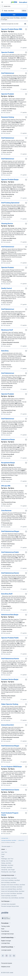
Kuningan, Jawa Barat (6, 867)
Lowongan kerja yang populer (8, 904)
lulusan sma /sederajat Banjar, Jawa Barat (11, 889)
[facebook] (2, 955)
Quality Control (6, 288)
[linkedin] (14, 955)
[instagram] (6, 955)
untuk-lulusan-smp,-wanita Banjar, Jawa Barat (12, 897)
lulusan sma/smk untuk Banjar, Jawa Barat (11, 887)
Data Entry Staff (6, 594)
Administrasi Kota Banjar (9, 614)
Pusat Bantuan (5, 931)
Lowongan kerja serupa (7, 934)
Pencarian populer (6, 846)
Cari (14, 14)
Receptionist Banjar (8, 462)
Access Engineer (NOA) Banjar (11, 766)
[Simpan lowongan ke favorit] (26, 29)
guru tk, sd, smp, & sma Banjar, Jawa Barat (11, 893)
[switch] (25, 24)
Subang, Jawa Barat (6, 863)
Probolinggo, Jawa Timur (7, 858)
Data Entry (5, 351)
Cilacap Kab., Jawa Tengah (8, 869)
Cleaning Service (7, 223)
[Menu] (2, 2)
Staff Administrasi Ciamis (10, 790)
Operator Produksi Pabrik (10, 638)
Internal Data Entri (7, 725)
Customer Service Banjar (9, 679)
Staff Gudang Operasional (10, 203)
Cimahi (3, 854)
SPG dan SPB (5, 486)
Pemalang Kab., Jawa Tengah (8, 871)
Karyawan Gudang (7, 117)
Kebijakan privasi (5, 966)
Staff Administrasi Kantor (10, 573)
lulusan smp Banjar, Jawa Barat (9, 895)
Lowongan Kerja (5, 943)
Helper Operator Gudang (9, 704)
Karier (2, 929)
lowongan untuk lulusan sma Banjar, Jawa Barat (13, 884)
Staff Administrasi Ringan (10, 531)
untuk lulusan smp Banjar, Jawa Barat (10, 880)
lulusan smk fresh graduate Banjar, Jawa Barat (12, 891)
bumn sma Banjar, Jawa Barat (8, 882)
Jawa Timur (4, 852)
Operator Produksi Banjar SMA (11, 29)
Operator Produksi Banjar (10, 179)
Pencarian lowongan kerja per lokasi (10, 906)
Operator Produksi (7, 52)
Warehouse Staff (7, 330)
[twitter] (10, 955)
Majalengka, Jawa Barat (7, 865)
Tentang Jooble (5, 926)
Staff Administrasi (7, 73)
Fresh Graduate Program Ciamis (9, 814)
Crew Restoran (6, 510)
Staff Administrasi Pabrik (10, 552)
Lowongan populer (6, 950)
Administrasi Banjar (8, 439)
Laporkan (24, 47)
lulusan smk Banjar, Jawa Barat (9, 878)
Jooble (11, 972)
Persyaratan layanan (6, 963)
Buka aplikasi (23, 2)
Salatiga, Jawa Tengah (7, 861)
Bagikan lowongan (6, 940)
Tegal (2, 856)
